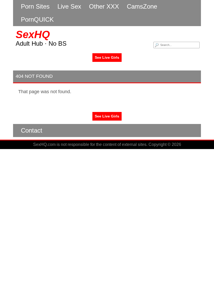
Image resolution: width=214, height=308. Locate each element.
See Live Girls (107, 57)
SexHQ (33, 34)
